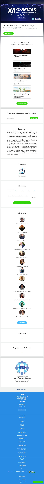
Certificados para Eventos (22, 452)
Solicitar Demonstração (22, 461)
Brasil (22, 410)
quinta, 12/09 (28, 191)
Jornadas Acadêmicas (22, 427)
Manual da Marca (22, 476)
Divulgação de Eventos (22, 439)
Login (7, 1)
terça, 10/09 (16, 191)
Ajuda (22, 468)
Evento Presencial (22, 417)
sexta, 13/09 (34, 191)
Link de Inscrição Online (22, 449)
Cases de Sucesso (22, 459)
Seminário (22, 424)
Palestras (22, 429)
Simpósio (22, 422)
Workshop (22, 425)
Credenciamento (22, 453)
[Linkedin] (20, 401)
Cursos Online (22, 428)
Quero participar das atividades (22, 202)
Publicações (22, 437)
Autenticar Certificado (22, 465)
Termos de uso (22, 478)
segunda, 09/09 (10, 191)
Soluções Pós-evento (22, 444)
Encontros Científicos (22, 431)
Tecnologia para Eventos (22, 446)
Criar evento (22, 458)
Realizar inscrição (8, 33)
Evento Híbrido (22, 420)
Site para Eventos (22, 451)
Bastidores (22, 482)
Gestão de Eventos (22, 442)
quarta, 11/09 (22, 191)
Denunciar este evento (22, 389)
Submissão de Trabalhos (22, 445)
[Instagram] (22, 401)
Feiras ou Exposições (22, 432)
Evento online (22, 418)
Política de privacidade (22, 481)
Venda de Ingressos (22, 441)
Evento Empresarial (22, 415)
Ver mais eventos (22, 103)
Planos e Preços (22, 463)
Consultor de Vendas (22, 462)
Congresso (22, 421)
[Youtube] (24, 401)
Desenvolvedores (22, 466)
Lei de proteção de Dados (22, 479)
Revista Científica (22, 438)
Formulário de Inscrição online (22, 448)
